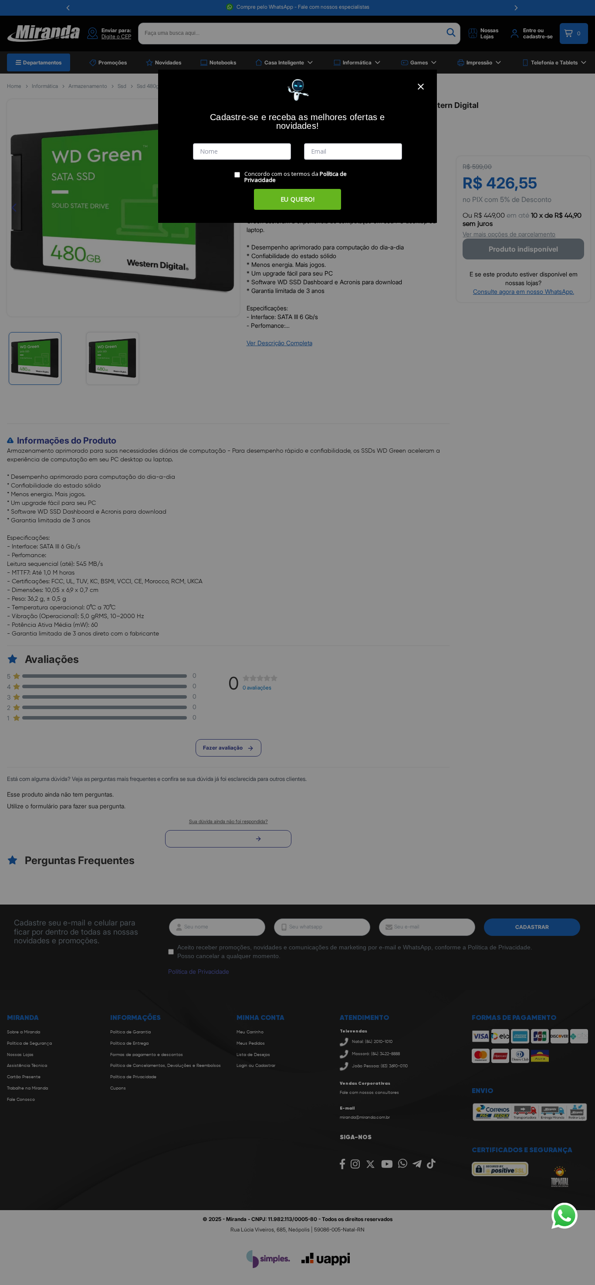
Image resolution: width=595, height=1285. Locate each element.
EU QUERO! (298, 199)
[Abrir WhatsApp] (564, 1216)
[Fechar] (421, 87)
